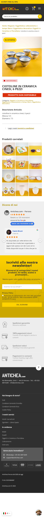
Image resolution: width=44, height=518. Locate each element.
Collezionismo (6, 441)
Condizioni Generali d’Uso (10, 407)
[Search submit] (40, 16)
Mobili (4, 432)
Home (4, 26)
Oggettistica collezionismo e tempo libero (16, 102)
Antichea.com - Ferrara (20, 211)
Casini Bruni (18, 231)
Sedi (3, 400)
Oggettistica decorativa (22, 28)
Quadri (4, 435)
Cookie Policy (6, 410)
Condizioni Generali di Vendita (12, 403)
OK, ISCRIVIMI (22, 304)
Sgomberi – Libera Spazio (10, 422)
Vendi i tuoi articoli (8, 419)
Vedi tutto (5, 445)
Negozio (11, 26)
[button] (39, 8)
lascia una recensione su (21, 223)
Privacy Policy (7, 293)
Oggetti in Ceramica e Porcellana (21, 100)
